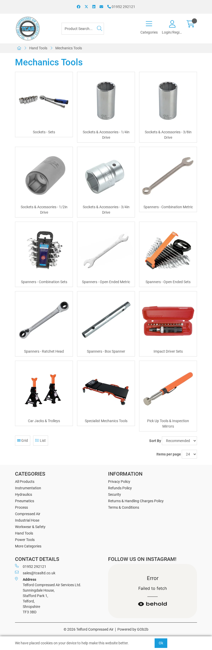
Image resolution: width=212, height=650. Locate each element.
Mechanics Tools (68, 48)
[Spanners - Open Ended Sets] (168, 250)
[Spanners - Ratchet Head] (44, 320)
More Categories (28, 546)
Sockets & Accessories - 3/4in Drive (106, 209)
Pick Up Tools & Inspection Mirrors (168, 423)
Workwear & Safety (30, 527)
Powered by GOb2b (132, 629)
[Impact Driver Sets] (168, 320)
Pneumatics (24, 501)
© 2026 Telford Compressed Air (88, 629)
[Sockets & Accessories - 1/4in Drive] (106, 100)
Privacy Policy (119, 481)
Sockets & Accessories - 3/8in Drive (168, 135)
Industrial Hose (27, 520)
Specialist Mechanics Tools (106, 421)
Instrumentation (28, 488)
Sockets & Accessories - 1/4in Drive (106, 135)
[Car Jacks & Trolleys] (44, 389)
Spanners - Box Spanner (106, 351)
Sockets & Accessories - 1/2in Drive (44, 209)
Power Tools (25, 540)
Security (114, 494)
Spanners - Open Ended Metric (106, 282)
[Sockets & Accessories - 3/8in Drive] (168, 100)
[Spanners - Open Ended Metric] (106, 250)
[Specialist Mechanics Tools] (106, 389)
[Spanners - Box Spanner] (106, 320)
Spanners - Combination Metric (168, 207)
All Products (24, 481)
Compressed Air (27, 514)
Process (21, 507)
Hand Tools (38, 48)
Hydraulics (23, 494)
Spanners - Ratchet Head (44, 351)
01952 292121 (123, 7)
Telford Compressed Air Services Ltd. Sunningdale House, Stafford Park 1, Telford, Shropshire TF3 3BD (52, 595)
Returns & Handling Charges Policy (136, 501)
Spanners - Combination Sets (44, 282)
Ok (161, 643)
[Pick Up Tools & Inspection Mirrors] (168, 389)
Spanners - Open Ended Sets (168, 282)
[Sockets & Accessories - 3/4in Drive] (106, 175)
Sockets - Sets (44, 132)
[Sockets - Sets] (44, 100)
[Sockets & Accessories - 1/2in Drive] (44, 175)
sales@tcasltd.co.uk (39, 573)
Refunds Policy (120, 488)
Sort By (155, 441)
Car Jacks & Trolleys (44, 421)
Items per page (168, 454)
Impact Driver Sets (168, 351)
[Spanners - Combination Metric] (168, 175)
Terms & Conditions (123, 507)
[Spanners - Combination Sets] (44, 250)
